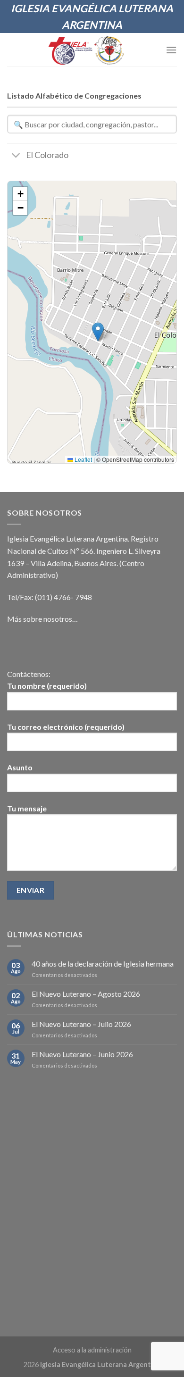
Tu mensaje (27, 808)
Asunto (20, 767)
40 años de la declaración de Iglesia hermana (103, 963)
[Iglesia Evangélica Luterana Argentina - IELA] (87, 49)
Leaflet (82, 459)
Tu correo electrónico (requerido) (66, 726)
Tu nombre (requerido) (47, 685)
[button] (98, 332)
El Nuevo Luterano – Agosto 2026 (86, 993)
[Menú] (171, 49)
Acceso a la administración (92, 1350)
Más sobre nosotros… (42, 618)
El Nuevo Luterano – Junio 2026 (82, 1054)
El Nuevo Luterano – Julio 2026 (81, 1023)
